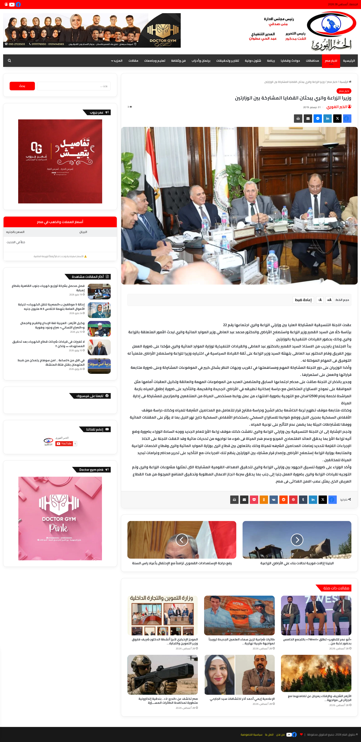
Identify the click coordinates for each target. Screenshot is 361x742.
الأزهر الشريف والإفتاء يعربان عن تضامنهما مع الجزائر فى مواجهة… (319, 698)
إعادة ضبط (303, 299)
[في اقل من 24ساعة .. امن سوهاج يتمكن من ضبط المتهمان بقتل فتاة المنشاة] (99, 366)
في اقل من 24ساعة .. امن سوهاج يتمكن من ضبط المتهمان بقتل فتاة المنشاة (51, 362)
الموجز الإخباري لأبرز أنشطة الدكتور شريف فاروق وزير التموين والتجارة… (165, 641)
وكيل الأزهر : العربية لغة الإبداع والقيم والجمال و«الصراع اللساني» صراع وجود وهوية (52, 325)
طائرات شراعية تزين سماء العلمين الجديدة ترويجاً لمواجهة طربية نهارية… (242, 641)
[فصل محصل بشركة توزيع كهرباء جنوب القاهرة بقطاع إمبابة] (99, 291)
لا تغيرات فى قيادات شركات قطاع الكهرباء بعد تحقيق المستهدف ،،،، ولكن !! (48, 344)
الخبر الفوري (336, 106)
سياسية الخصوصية (251, 734)
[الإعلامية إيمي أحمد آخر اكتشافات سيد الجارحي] (239, 675)
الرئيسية (349, 60)
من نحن (280, 734)
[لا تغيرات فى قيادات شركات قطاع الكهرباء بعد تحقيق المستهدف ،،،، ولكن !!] (99, 347)
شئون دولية (253, 60)
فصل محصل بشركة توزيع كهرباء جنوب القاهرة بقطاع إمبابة (48, 288)
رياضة (271, 60)
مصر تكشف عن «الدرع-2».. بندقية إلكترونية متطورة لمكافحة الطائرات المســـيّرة (168, 700)
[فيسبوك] (19, 4)
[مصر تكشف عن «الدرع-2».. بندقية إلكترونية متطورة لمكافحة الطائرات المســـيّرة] (162, 675)
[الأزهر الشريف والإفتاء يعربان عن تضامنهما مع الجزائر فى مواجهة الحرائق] (316, 673)
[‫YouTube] (12, 4)
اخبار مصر (331, 60)
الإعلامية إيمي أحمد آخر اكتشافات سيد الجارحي (242, 698)
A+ (329, 299)
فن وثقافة (178, 60)
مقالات (133, 60)
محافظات (312, 60)
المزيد (118, 60)
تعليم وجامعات (154, 60)
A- (320, 299)
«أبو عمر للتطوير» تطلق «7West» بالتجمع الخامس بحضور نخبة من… (317, 641)
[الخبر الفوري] (301, 31)
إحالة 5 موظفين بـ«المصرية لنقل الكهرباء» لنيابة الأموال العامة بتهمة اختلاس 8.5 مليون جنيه (51, 307)
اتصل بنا (269, 734)
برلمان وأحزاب (201, 60)
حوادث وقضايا (290, 60)
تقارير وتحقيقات (227, 60)
